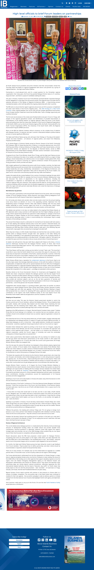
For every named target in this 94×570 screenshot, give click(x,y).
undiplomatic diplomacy (38, 260)
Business (24, 6)
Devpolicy (25, 370)
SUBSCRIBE (87, 3)
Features (32, 6)
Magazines (13, 6)
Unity (65, 16)
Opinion (50, 6)
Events (68, 6)
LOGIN (80, 3)
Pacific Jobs (77, 6)
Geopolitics (48, 16)
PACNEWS (86, 6)
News (70, 16)
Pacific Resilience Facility (53, 482)
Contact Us (59, 6)
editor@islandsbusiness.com (47, 556)
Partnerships (54, 16)
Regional (60, 16)
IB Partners (41, 6)
